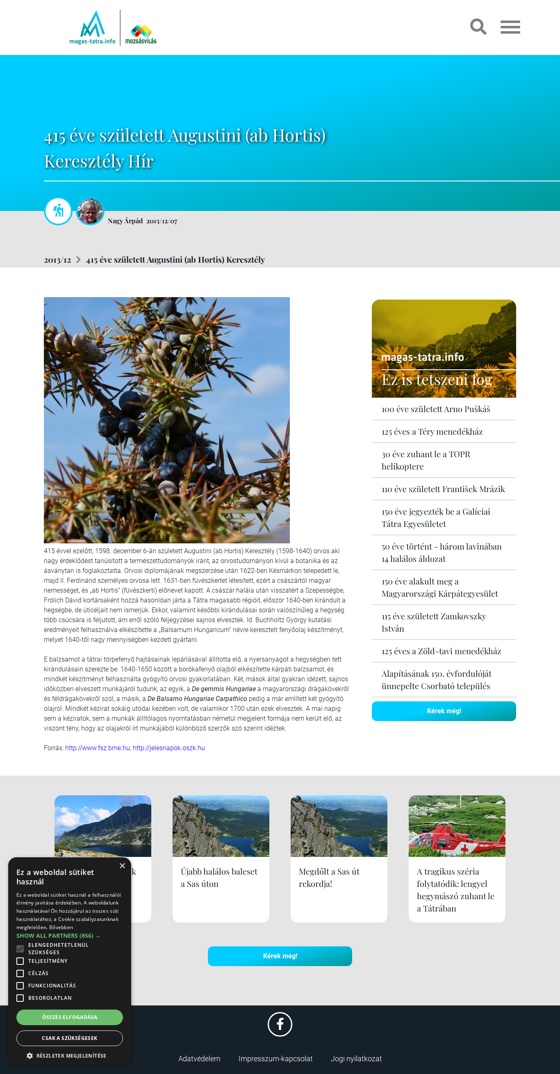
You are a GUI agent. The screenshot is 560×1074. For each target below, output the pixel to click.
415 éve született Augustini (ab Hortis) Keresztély (175, 259)
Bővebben (61, 927)
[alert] (69, 961)
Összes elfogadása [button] (70, 1017)
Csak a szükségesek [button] (69, 1038)
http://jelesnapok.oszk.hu (169, 748)
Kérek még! (444, 711)
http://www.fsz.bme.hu (97, 748)
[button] (69, 1054)
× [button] (122, 866)
